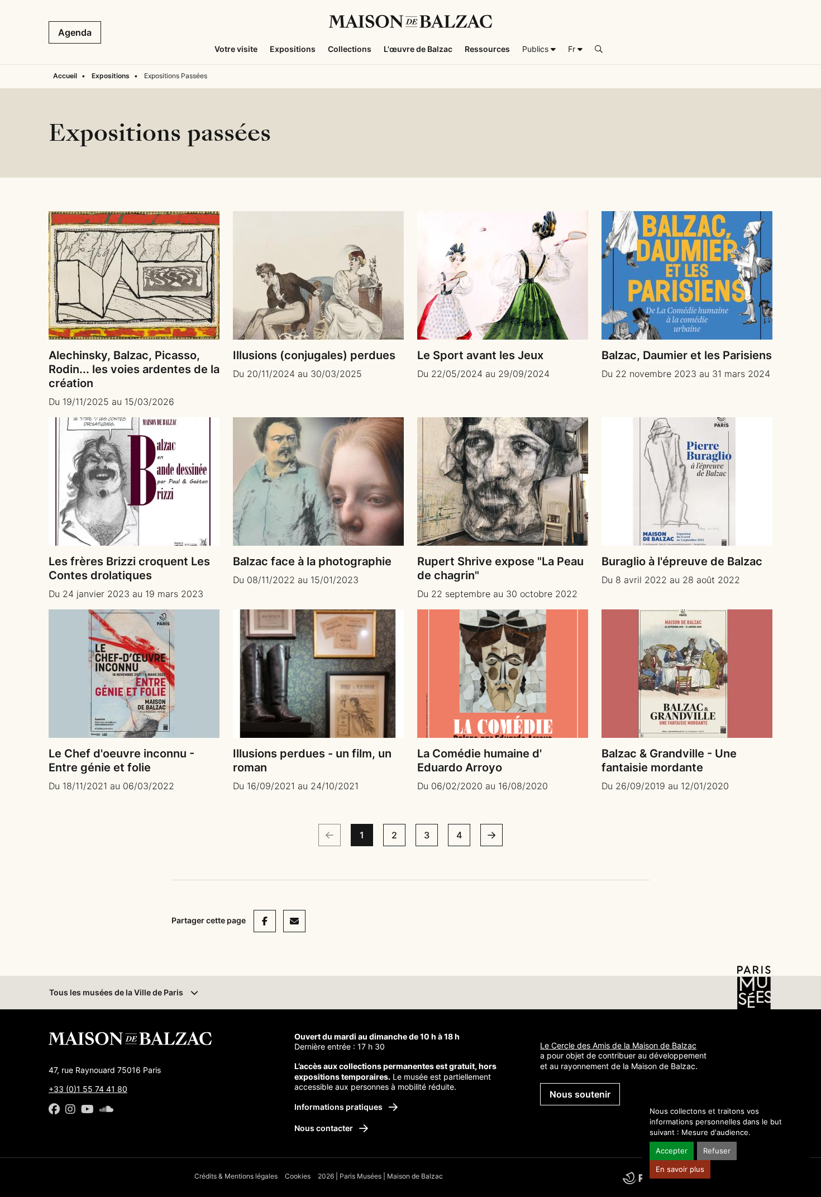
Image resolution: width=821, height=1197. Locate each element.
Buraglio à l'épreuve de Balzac (682, 561)
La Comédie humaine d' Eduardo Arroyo (479, 760)
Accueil (65, 75)
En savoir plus (680, 1169)
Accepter (672, 1151)
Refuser (717, 1151)
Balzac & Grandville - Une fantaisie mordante (669, 760)
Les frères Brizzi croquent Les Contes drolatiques (129, 568)
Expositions (111, 75)
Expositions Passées (175, 75)
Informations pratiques (339, 1107)
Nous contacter (324, 1128)
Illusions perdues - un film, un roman (312, 760)
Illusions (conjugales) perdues (314, 355)
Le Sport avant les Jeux (480, 355)
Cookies (298, 1176)
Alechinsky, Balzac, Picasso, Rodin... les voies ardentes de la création (134, 369)
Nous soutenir (580, 1094)
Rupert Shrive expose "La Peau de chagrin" (500, 568)
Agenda (75, 32)
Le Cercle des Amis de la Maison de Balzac (618, 1045)
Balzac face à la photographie (312, 561)
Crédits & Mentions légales (236, 1176)
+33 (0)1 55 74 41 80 (88, 1089)
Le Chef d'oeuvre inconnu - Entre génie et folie (121, 760)
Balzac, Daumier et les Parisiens (687, 355)
